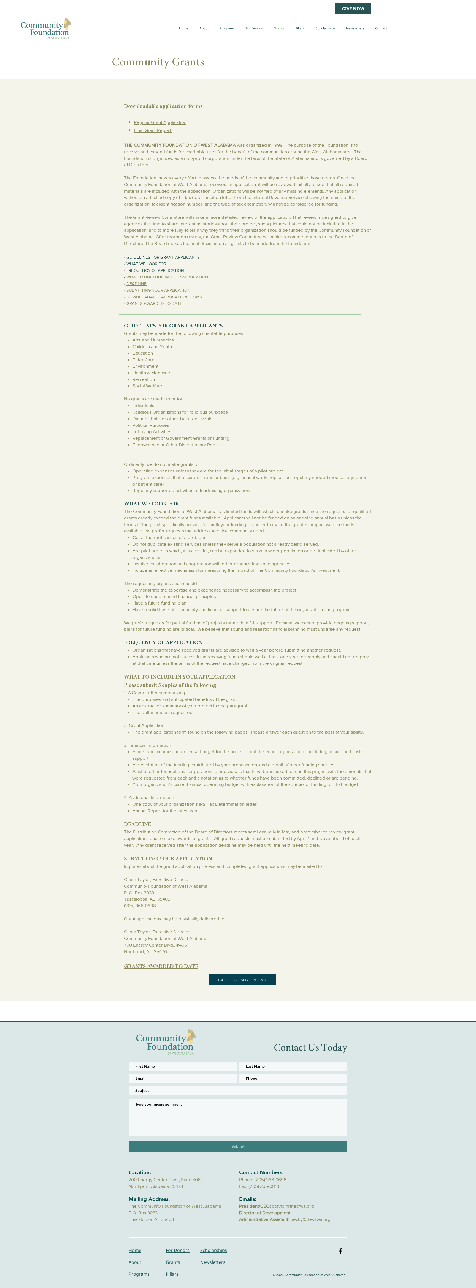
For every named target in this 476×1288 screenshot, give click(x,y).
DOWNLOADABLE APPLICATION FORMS (164, 296)
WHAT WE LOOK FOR (146, 263)
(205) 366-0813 (263, 1186)
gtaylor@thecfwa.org (293, 1205)
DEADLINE (136, 283)
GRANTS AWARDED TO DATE (154, 303)
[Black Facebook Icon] (341, 1251)
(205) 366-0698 (270, 1179)
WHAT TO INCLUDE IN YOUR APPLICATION (167, 277)
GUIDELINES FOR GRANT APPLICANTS (163, 257)
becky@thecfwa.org (310, 1219)
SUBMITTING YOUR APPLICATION (158, 290)
